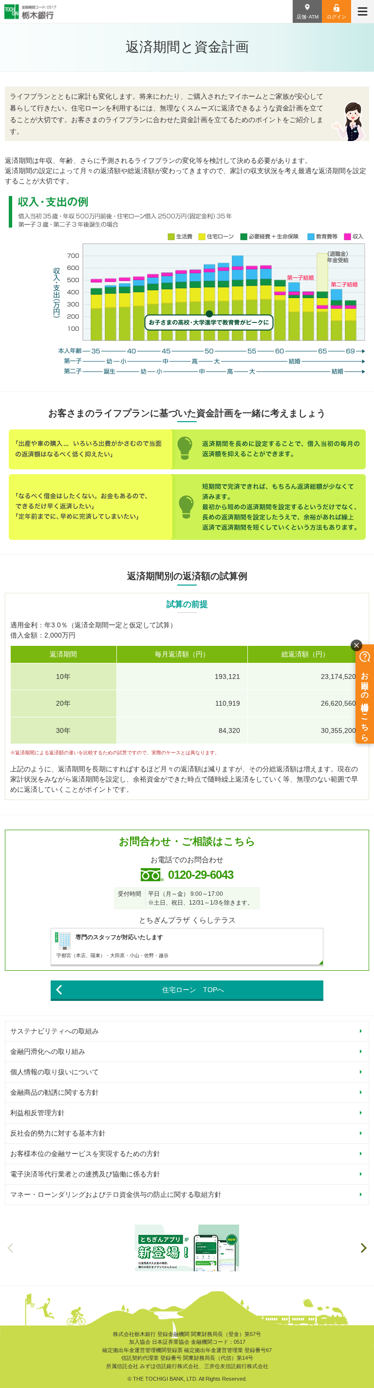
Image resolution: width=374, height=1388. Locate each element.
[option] (187, 1248)
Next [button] (364, 1248)
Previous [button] (10, 1248)
